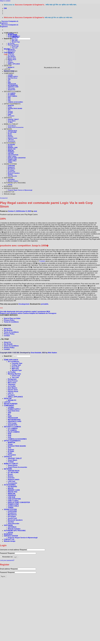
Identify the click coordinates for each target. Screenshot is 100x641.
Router (10, 134)
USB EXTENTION (13, 155)
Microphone (11, 168)
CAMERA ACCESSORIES (15, 102)
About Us (7, 328)
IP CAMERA (11, 94)
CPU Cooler (11, 88)
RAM (9, 82)
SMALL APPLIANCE (14, 64)
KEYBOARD (11, 144)
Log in (15, 557)
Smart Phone (12, 126)
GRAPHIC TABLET (13, 119)
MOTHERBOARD (13, 85)
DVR (9, 99)
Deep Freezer (12, 50)
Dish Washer (11, 56)
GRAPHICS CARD (13, 87)
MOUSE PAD (11, 149)
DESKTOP (8, 66)
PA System (11, 116)
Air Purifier (11, 43)
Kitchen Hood (12, 59)
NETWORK (8, 129)
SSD (9, 79)
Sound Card (11, 171)
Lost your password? (7, 560)
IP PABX (10, 113)
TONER (10, 162)
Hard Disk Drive (12, 78)
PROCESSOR (12, 84)
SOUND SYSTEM (10, 164)
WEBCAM (11, 150)
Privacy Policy (9, 320)
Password (7, 553)
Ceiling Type (15, 37)
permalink (44, 304)
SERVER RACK (12, 131)
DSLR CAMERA (12, 96)
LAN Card (11, 139)
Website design (9, 194)
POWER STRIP (12, 159)
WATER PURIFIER (10, 71)
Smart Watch (12, 121)
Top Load (14, 48)
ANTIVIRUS (11, 179)
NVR (9, 97)
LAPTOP (7, 69)
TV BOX (10, 122)
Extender (10, 136)
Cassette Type (16, 36)
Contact (7, 335)
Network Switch (12, 138)
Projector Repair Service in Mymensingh (20, 190)
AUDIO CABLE (12, 161)
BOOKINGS (8, 186)
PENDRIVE (11, 152)
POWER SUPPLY (13, 76)
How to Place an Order (12, 318)
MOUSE (10, 146)
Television (11, 53)
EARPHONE (11, 166)
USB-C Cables (12, 156)
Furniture (11, 395)
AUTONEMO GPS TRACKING (15, 183)
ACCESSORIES (10, 143)
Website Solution (13, 181)
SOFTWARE (8, 178)
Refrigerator (11, 49)
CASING (10, 75)
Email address (8, 569)
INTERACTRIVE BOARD (15, 108)
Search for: (8, 38)
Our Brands (8, 330)
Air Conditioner (12, 34)
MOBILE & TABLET (11, 124)
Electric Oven (12, 58)
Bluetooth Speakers (14, 173)
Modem (10, 135)
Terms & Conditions (11, 322)
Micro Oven (11, 52)
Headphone (11, 167)
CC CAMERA (11, 93)
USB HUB (10, 153)
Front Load (15, 46)
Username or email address (13, 550)
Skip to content (5, 1)
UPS (9, 110)
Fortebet (42, 261)
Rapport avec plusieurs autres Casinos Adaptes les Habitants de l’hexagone (28, 313)
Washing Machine (13, 45)
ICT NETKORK (12, 132)
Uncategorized (4, 198)
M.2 (9, 81)
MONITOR (11, 105)
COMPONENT (9, 73)
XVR (9, 100)
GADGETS (8, 117)
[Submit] (4, 358)
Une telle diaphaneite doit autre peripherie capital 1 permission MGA (25, 311)
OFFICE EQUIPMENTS (12, 104)
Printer (10, 107)
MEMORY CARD (12, 147)
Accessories (11, 141)
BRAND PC (11, 67)
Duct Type (15, 39)
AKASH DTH (11, 89)
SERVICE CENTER (11, 188)
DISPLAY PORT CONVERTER (16, 158)
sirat (35, 211)
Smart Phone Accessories (15, 127)
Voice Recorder (12, 176)
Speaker (10, 174)
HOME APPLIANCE (11, 33)
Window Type (16, 42)
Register (3, 576)
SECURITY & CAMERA (12, 91)
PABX (9, 114)
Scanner (10, 111)
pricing (10, 184)
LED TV (10, 393)
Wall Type (15, 40)
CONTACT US (9, 192)
